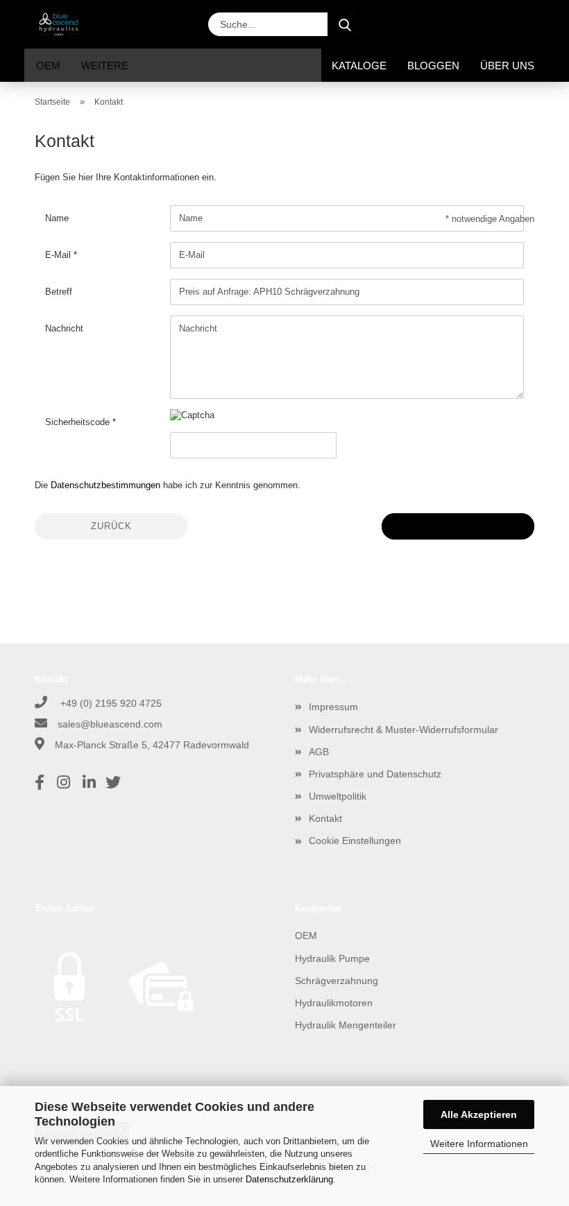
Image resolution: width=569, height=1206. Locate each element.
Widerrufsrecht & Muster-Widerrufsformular (403, 729)
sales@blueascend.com (110, 724)
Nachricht (64, 328)
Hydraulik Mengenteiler (345, 1025)
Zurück (111, 526)
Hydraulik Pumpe (332, 958)
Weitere (104, 65)
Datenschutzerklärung (289, 1179)
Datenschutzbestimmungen (105, 485)
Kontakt (325, 818)
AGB (319, 751)
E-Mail (59, 255)
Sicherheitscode (78, 422)
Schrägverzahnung (336, 980)
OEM (48, 65)
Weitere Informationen (479, 1143)
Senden (458, 526)
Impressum (333, 706)
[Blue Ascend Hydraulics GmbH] (64, 24)
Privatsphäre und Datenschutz (375, 773)
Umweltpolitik (337, 796)
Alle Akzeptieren (479, 1114)
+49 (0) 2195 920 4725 (110, 703)
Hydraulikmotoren (334, 1002)
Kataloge (359, 65)
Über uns (507, 65)
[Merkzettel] (487, 24)
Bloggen (433, 65)
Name (57, 218)
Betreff (58, 291)
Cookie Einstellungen (355, 840)
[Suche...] (345, 24)
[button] (411, 24)
